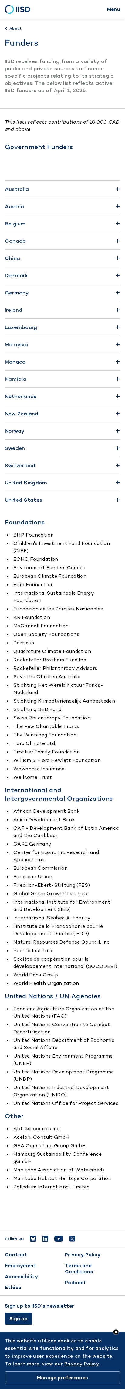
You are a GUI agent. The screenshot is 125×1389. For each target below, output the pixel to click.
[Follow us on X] (72, 1239)
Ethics (13, 1287)
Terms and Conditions (79, 1268)
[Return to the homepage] (19, 9)
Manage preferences (62, 1377)
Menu (113, 9)
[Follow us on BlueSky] (33, 1239)
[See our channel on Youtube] (58, 1239)
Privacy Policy (83, 1254)
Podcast (75, 1282)
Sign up (18, 1318)
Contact (16, 1254)
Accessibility (21, 1276)
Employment (20, 1265)
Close (116, 1332)
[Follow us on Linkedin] (45, 1239)
